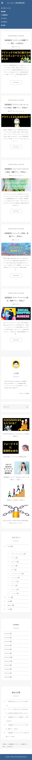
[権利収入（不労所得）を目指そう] (16, 490)
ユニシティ (17, 239)
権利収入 (5, 15)
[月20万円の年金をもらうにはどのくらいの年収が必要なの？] (16, 424)
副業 (4, 11)
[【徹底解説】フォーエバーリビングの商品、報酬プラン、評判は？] (16, 184)
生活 (3, 25)
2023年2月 (6, 653)
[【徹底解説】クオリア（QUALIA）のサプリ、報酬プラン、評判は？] (16, 467)
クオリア (13, 565)
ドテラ (12, 569)
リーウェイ (13, 593)
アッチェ (13, 557)
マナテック (17, 46)
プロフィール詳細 (24, 393)
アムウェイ (13, 561)
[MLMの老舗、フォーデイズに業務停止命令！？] (16, 447)
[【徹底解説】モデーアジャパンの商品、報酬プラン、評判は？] (16, 313)
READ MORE (16, 82)
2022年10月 (7, 661)
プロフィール (6, 8)
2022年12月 (7, 657)
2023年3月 (6, 649)
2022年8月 (6, 669)
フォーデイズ (14, 577)
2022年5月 (6, 677)
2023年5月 (6, 641)
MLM (13, 46)
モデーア (17, 304)
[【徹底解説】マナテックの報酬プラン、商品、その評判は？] (16, 56)
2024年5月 (6, 633)
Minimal (12, 756)
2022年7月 (6, 673)
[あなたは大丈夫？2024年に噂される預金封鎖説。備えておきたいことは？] (16, 511)
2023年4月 (6, 645)
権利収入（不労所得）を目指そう (16, 500)
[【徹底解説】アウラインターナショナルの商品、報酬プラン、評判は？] (16, 120)
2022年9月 (6, 665)
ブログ (4, 18)
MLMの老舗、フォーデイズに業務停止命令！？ (16, 456)
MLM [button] (4, 22)
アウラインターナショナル (17, 111)
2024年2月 (6, 637)
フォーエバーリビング (17, 175)
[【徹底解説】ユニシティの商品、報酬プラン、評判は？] (16, 249)
